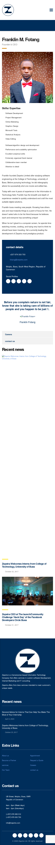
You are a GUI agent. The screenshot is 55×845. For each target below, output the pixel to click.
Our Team (6, 770)
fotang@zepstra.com (19, 259)
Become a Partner (9, 760)
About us (5, 756)
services (5, 765)
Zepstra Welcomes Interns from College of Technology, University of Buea (24, 565)
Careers (8, 334)
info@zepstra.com (13, 823)
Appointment (35, 756)
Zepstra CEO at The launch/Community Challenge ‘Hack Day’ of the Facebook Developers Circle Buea (22, 617)
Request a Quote (36, 760)
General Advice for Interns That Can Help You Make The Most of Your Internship (26, 713)
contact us (10, 341)
